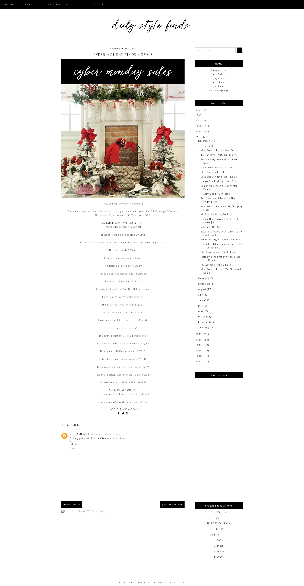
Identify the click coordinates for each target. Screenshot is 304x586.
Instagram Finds (60, 4)
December (204, 140)
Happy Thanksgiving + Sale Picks (219, 181)
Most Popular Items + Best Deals (219, 150)
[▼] (195, 137)
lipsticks (123, 320)
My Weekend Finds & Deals (216, 264)
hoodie (120, 265)
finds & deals (129, 409)
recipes (218, 86)
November (204, 146)
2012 (199, 361)
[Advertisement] (219, 442)
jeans (130, 367)
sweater (138, 296)
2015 (199, 345)
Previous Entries (172, 504)
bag (127, 258)
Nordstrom (105, 211)
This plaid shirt (103, 343)
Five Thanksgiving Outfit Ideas (218, 252)
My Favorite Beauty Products (217, 214)
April (201, 311)
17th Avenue (143, 582)
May (200, 305)
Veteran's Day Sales (212, 227)
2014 (199, 350)
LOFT (219, 517)
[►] (195, 109)
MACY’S (218, 557)
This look (101, 394)
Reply (72, 448)
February (203, 322)
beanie (142, 335)
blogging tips (219, 70)
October (202, 278)
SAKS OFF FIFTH (219, 534)
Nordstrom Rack (104, 215)
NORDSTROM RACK (218, 523)
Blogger (179, 582)
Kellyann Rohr (80, 434)
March (201, 316)
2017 (199, 334)
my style (219, 78)
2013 (199, 356)
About (30, 4)
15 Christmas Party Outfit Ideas (219, 154)
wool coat (105, 242)
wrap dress (127, 359)
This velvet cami (112, 312)
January (202, 327)
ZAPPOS (218, 545)
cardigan (124, 226)
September (204, 283)
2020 (199, 126)
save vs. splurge (219, 90)
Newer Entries (72, 504)
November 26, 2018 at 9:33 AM (105, 434)
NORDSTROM (219, 512)
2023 (199, 109)
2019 (199, 131)
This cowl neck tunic (106, 289)
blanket (124, 273)
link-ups (142, 402)
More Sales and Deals (213, 172)
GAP (218, 540)
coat (125, 374)
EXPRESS (219, 551)
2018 (199, 137)
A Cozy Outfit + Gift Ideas (215, 193)
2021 (199, 120)
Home (9, 4)
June (201, 300)
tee (124, 328)
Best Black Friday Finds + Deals (219, 176)
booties (124, 234)
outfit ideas (219, 82)
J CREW (218, 529)
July (200, 294)
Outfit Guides (96, 4)
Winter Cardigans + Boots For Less (220, 239)
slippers (127, 351)
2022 (199, 115)
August (202, 289)
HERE (124, 382)
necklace (135, 281)
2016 (199, 339)
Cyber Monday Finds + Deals (217, 167)
